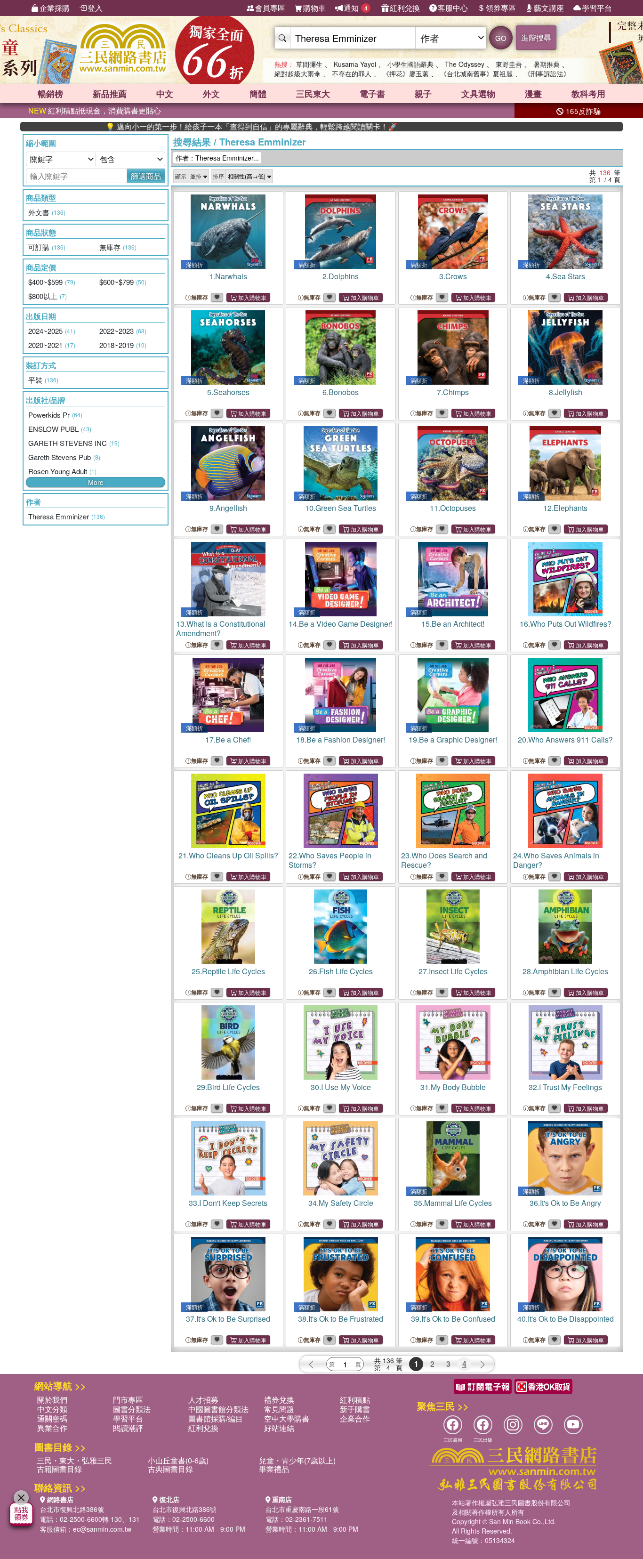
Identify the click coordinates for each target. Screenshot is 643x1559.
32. (565, 1087)
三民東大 (313, 94)
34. (340, 1202)
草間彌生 (309, 64)
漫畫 (533, 94)
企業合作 (355, 1418)
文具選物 (478, 94)
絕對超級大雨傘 (297, 73)
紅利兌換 (405, 7)
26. (341, 971)
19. (453, 739)
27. (453, 971)
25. (228, 971)
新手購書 (355, 1409)
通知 (356, 7)
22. (330, 860)
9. (228, 507)
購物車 (314, 7)
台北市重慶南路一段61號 (302, 1509)
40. (565, 1318)
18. (340, 739)
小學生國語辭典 (410, 64)
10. (340, 507)
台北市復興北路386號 (72, 1509)
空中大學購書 (286, 1418)
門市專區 (128, 1399)
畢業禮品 (274, 1468)
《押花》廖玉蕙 (406, 73)
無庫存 (199, 297)
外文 (211, 94)
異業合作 (52, 1427)
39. (453, 1318)
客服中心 (453, 7)
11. (453, 507)
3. (453, 276)
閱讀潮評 (128, 1427)
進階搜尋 (536, 37)
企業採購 (55, 7)
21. (228, 855)
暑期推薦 (546, 64)
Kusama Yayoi (355, 64)
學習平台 (597, 7)
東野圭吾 (509, 64)
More (96, 482)
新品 (110, 94)
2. (340, 276)
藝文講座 (549, 7)
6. (340, 392)
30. (341, 1087)
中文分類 (52, 1409)
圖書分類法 (132, 1409)
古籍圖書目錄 (59, 1468)
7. (453, 392)
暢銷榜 (50, 94)
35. (453, 1202)
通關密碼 (52, 1418)
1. (228, 276)
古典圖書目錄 (170, 1468)
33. (228, 1202)
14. (341, 623)
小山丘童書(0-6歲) (178, 1460)
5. (228, 392)
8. (565, 392)
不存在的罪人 (351, 73)
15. (452, 623)
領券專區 (501, 7)
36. (565, 1202)
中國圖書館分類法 (218, 1409)
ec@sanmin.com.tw (102, 1529)
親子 (423, 94)
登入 (95, 7)
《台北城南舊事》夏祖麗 (476, 73)
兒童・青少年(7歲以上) (297, 1460)
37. (228, 1318)
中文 (164, 94)
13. (220, 628)
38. (340, 1318)
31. (453, 1087)
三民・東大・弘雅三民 (74, 1460)
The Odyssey (464, 64)
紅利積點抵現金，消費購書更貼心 (94, 110)
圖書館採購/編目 (215, 1418)
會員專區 (270, 7)
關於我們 (52, 1399)
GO (500, 38)
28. (565, 971)
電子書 (372, 94)
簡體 (257, 94)
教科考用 (588, 94)
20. (565, 739)
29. (228, 1087)
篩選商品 (146, 175)
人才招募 (203, 1399)
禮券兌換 (279, 1399)
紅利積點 (355, 1399)
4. (565, 276)
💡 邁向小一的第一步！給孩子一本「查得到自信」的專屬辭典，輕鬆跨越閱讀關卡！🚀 (201, 126)
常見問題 (279, 1409)
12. (565, 507)
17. (228, 739)
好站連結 (279, 1427)
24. (556, 860)
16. (565, 623)
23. (444, 860)
